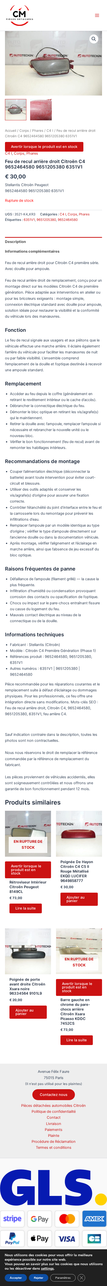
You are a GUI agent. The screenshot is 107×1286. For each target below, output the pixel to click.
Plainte (53, 1135)
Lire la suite (25, 908)
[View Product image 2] (41, 109)
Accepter (16, 1278)
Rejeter (38, 1278)
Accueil (10, 131)
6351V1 (29, 220)
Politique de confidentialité (54, 1111)
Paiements (53, 1129)
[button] (93, 38)
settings (47, 1268)
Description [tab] (15, 241)
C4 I (50, 131)
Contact (53, 1117)
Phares (37, 131)
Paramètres (63, 1278)
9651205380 (46, 220)
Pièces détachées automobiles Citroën (53, 1105)
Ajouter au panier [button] (75, 899)
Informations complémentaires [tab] (32, 251)
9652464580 (68, 220)
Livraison (53, 1123)
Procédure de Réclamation (54, 1141)
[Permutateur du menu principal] (97, 15)
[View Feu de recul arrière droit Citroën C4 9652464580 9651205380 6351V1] (15, 109)
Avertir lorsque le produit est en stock (44, 146)
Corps (24, 131)
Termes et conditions (53, 1147)
